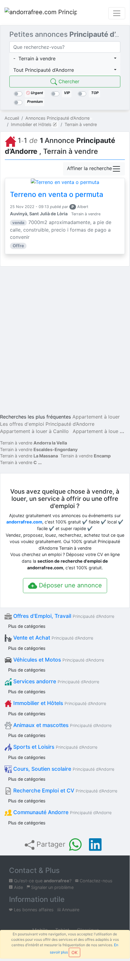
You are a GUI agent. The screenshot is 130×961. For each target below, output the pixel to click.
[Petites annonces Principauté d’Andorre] (41, 13)
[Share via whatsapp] (75, 844)
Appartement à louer (96, 417)
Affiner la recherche (89, 168)
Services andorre (55, 681)
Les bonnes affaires (33, 909)
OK (74, 952)
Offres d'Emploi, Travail (63, 616)
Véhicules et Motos (58, 659)
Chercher (68, 81)
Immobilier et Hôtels (59, 703)
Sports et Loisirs (54, 747)
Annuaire (70, 909)
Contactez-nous (95, 880)
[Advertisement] (65, 341)
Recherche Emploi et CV (64, 790)
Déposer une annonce (69, 585)
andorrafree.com (24, 521)
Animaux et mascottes (62, 725)
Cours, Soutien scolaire (63, 769)
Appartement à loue (95, 431)
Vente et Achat (52, 637)
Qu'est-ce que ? (42, 880)
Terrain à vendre (33, 442)
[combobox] (64, 58)
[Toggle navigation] (116, 13)
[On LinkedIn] (95, 844)
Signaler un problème (52, 887)
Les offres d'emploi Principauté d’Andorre (47, 424)
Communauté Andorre (62, 812)
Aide (18, 887)
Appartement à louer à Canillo (34, 431)
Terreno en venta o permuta (56, 194)
